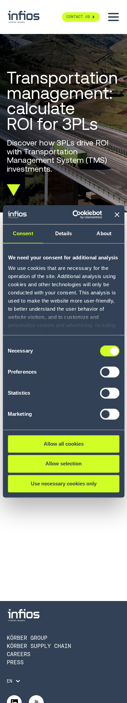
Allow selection (63, 464)
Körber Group (27, 638)
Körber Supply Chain (39, 646)
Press (15, 662)
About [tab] (104, 233)
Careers (18, 654)
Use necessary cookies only (64, 483)
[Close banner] (116, 214)
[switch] (109, 374)
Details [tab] (63, 233)
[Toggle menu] (113, 17)
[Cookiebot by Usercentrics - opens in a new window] (75, 214)
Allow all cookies (64, 444)
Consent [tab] (23, 233)
